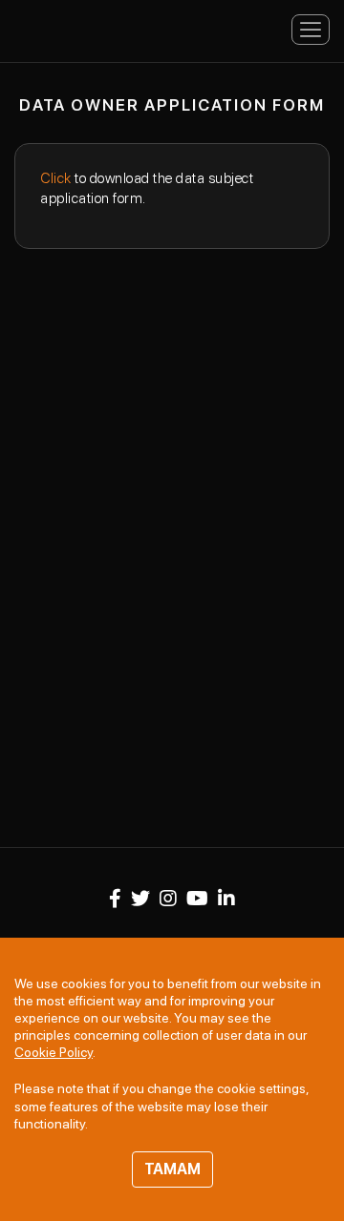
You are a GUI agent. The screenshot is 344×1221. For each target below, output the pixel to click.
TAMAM (172, 1169)
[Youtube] (197, 898)
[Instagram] (168, 898)
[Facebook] (115, 898)
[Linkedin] (226, 898)
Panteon (81, 28)
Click (56, 178)
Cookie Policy (53, 1052)
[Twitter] (140, 898)
